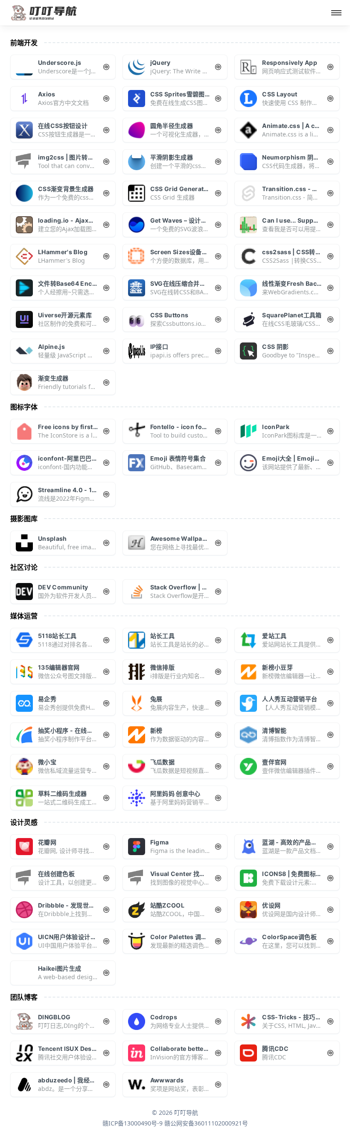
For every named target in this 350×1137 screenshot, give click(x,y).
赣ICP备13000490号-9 (132, 1123)
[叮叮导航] (44, 12)
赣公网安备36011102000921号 (206, 1123)
